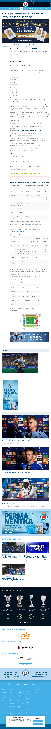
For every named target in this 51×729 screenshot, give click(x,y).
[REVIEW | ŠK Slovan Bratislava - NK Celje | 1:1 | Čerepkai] (25, 458)
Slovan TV (8, 439)
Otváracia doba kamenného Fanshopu (37, 694)
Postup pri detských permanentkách (29, 705)
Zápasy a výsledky (4, 700)
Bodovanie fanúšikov (28, 709)
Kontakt (12, 699)
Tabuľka (4, 701)
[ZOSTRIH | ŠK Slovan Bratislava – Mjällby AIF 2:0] (13, 569)
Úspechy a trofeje (12, 692)
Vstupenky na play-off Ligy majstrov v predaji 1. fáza (36, 557)
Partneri (12, 704)
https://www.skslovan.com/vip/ (17, 231)
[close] (42, 715)
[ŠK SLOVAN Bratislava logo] (25, 3)
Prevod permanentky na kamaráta (29, 701)
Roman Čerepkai (12, 470)
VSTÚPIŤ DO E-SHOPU (37, 690)
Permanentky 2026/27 (21, 693)
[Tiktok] (44, 3)
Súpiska (4, 689)
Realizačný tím (5, 691)
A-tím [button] (14, 8)
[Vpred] (48, 608)
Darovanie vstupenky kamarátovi (20, 713)
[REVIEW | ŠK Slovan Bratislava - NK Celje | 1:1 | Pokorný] (25, 427)
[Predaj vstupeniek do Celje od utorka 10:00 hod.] (13, 547)
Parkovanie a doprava (20, 705)
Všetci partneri (25, 665)
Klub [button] (6, 8)
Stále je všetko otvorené (8, 503)
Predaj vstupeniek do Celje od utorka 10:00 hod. (13, 557)
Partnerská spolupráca (12, 707)
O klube (12, 696)
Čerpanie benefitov (28, 711)
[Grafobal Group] (31, 658)
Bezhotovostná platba (21, 701)
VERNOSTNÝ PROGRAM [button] (33, 8)
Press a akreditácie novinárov (12, 702)
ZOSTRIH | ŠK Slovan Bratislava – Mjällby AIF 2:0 (12, 579)
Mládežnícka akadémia (12, 715)
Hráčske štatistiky (4, 693)
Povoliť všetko (38, 723)
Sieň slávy (12, 693)
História (12, 689)
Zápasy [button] (17, 8)
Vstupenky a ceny (20, 690)
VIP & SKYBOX (21, 695)
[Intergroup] (19, 658)
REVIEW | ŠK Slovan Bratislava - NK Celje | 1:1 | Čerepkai (15, 472)
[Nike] (25, 635)
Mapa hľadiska (21, 703)
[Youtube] (42, 1)
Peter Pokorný (12, 439)
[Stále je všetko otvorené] (25, 489)
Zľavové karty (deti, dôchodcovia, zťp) (21, 698)
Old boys (12, 695)
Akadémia (26, 8)
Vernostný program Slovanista (20, 709)
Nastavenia (38, 718)
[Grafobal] (25, 647)
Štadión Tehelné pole (13, 710)
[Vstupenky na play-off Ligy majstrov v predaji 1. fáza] (37, 547)
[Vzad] (2, 608)
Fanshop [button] (45, 8)
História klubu (25, 622)
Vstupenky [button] (10, 8)
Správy (21, 8)
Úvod (3, 8)
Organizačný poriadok (12, 712)
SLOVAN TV (40, 8)
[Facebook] (37, 1)
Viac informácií (10, 722)
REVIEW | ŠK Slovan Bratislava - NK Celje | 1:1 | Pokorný (15, 440)
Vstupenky (10, 554)
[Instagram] (44, 1)
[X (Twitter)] (40, 1)
